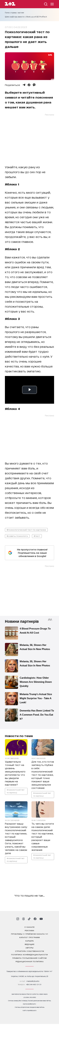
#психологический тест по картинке (26, 529)
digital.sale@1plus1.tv (29, 1004)
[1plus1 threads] (23, 919)
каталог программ (29, 937)
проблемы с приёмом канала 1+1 (29, 934)
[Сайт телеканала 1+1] (10, 4)
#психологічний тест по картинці (15, 791)
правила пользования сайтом (29, 958)
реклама (29, 930)
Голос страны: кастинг (14, 13)
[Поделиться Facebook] (29, 85)
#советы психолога (17, 536)
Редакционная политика (30, 961)
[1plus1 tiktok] (29, 919)
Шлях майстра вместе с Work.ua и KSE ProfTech (26, 17)
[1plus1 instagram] (17, 919)
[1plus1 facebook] (35, 919)
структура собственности (29, 951)
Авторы (30, 948)
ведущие (29, 944)
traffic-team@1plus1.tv (30, 1010)
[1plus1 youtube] (41, 919)
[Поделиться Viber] (34, 84)
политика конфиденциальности (29, 954)
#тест (37, 536)
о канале (29, 927)
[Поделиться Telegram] (24, 85)
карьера (29, 941)
